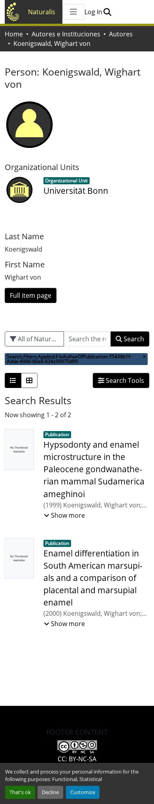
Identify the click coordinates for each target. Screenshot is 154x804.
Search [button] (133, 339)
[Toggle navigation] (73, 12)
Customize (82, 792)
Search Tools (124, 380)
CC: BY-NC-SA (77, 759)
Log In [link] (93, 12)
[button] (107, 12)
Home (14, 34)
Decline (50, 792)
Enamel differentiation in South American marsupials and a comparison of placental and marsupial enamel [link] (93, 578)
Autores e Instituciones (66, 34)
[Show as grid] (29, 380)
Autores (121, 34)
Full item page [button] (30, 295)
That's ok (20, 792)
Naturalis (41, 12)
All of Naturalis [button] (38, 339)
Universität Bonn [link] (75, 190)
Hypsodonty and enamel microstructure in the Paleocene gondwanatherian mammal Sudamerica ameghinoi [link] (94, 469)
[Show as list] (13, 380)
